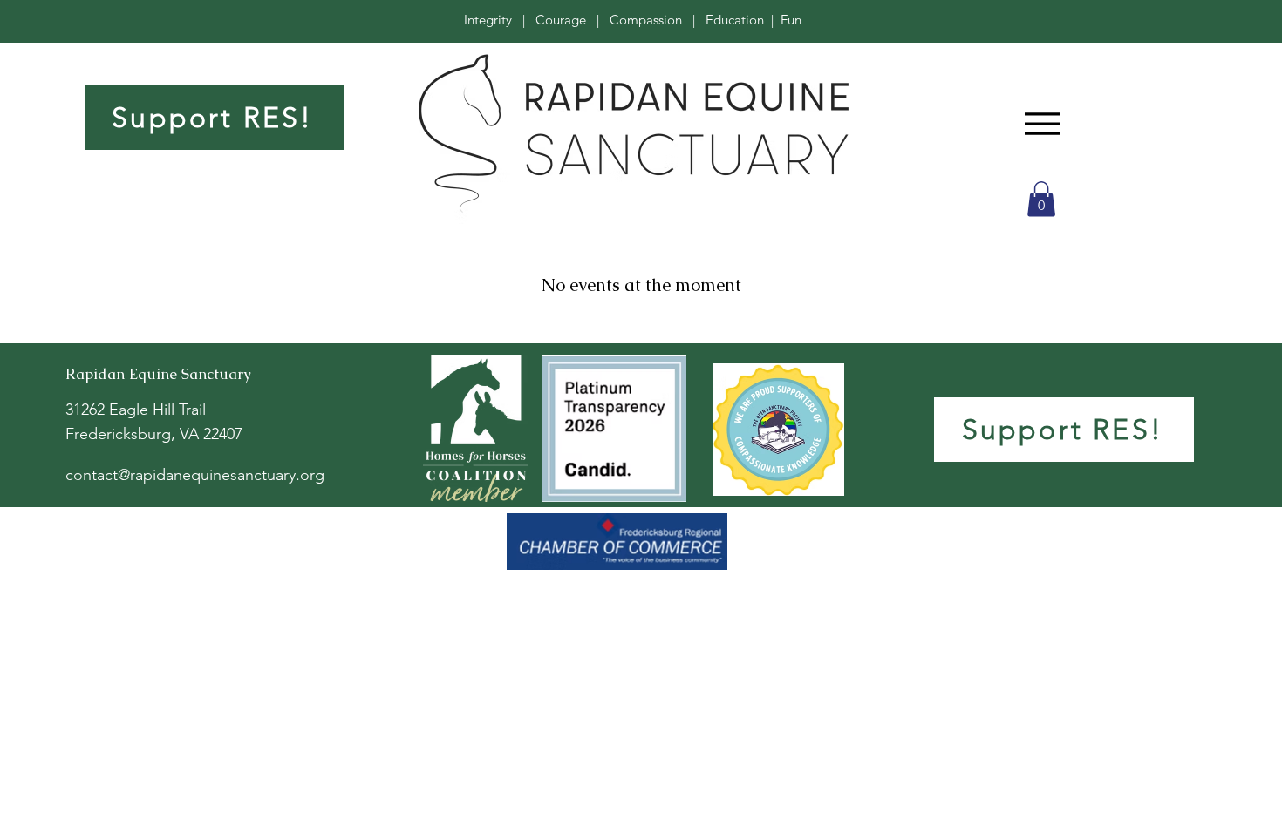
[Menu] (1041, 123)
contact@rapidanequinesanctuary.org (194, 474)
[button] (1041, 199)
